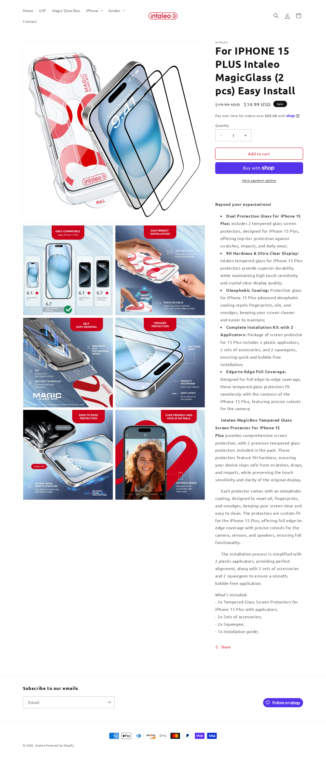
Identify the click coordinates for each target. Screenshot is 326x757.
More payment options (259, 180)
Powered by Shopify (60, 745)
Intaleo (40, 745)
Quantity (222, 125)
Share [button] (226, 647)
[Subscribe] (108, 702)
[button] (94, 10)
